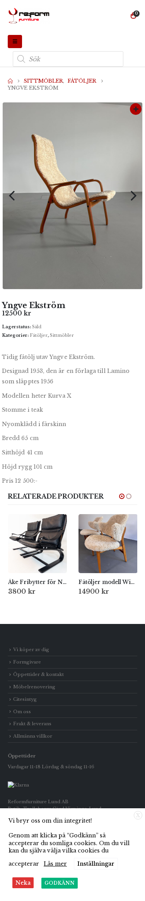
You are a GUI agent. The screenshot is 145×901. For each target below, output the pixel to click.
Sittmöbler (62, 335)
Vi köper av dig (31, 649)
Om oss (22, 711)
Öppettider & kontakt (38, 674)
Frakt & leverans (32, 723)
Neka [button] (23, 882)
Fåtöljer (39, 335)
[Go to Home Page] (10, 81)
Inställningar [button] (95, 863)
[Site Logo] (29, 16)
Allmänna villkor (32, 736)
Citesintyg (25, 699)
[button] (15, 41)
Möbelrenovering (34, 687)
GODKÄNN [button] (59, 883)
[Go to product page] (37, 544)
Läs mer (55, 863)
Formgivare (27, 662)
